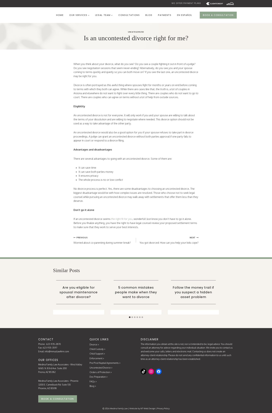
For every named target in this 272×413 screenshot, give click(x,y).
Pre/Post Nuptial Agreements (104, 363)
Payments (164, 15)
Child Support (96, 353)
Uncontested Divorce (100, 367)
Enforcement (96, 358)
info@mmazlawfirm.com (57, 351)
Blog (148, 15)
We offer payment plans (186, 3)
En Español (184, 15)
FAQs (92, 381)
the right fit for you (121, 218)
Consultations (129, 15)
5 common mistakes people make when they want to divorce (136, 292)
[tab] (129, 317)
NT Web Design (148, 408)
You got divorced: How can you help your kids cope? (169, 240)
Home (60, 15)
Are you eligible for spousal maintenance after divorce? (79, 292)
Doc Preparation (98, 376)
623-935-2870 (53, 344)
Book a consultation (218, 15)
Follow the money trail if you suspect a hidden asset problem (193, 292)
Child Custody (97, 349)
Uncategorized (136, 32)
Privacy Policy (163, 408)
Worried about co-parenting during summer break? (102, 240)
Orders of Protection (100, 372)
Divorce (93, 344)
